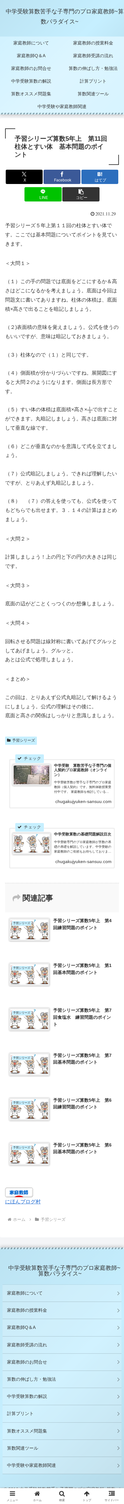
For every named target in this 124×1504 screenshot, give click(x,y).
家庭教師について (25, 1293)
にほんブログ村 (23, 1201)
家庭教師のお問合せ (27, 1361)
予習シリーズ (23, 740)
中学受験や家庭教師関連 (31, 1465)
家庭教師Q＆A (21, 1327)
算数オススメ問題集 (27, 1430)
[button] (80, 194)
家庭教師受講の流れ (27, 1344)
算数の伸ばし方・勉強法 (31, 1379)
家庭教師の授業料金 (27, 1310)
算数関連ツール (22, 1448)
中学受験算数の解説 (27, 1396)
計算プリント (20, 1413)
